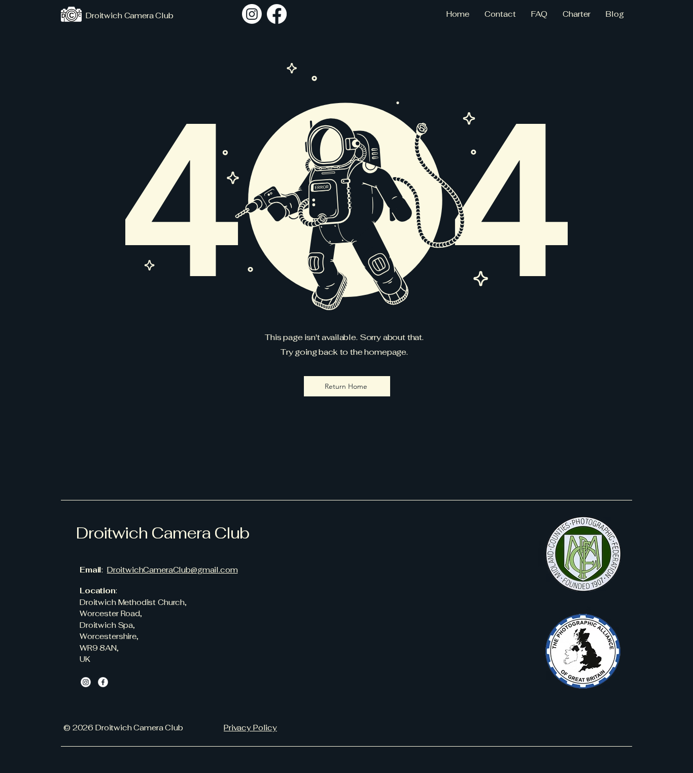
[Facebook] (103, 682)
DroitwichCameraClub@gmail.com (172, 570)
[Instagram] (252, 14)
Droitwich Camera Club (162, 533)
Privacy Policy (250, 727)
